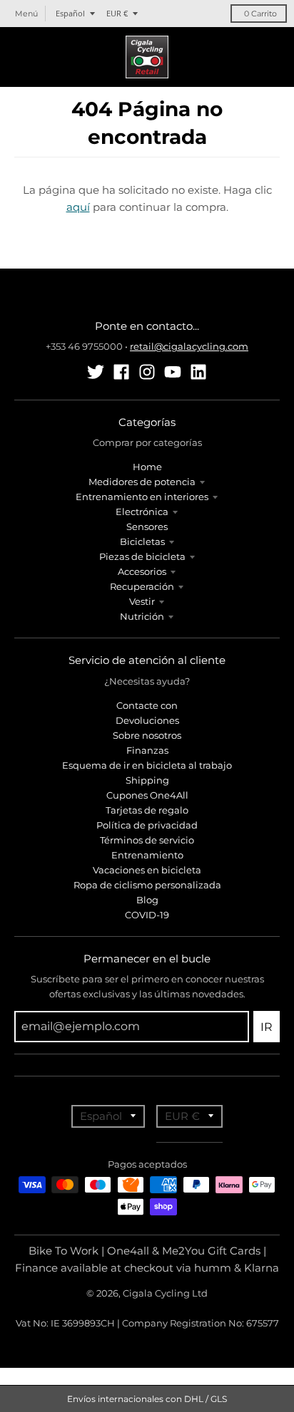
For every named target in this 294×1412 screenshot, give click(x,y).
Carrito (260, 14)
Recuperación (142, 586)
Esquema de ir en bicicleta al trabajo (147, 765)
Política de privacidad (147, 825)
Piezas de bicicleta (142, 556)
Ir (266, 1027)
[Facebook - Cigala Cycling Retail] (121, 371)
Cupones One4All (147, 795)
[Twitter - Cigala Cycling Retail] (95, 371)
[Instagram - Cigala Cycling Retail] (147, 371)
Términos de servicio (147, 840)
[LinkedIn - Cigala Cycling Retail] (198, 371)
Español (70, 13)
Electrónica (142, 511)
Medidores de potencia (142, 481)
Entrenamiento (147, 855)
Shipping (147, 780)
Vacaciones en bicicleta (147, 870)
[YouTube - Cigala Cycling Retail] (172, 371)
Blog (147, 899)
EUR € (117, 13)
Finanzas (147, 750)
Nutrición (142, 616)
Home (147, 466)
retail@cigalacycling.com (189, 346)
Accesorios (142, 571)
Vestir (142, 601)
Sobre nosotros (147, 735)
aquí (78, 207)
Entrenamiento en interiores (142, 496)
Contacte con (147, 705)
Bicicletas (142, 541)
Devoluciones (147, 720)
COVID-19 (147, 914)
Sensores (147, 526)
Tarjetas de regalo (147, 810)
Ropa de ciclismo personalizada (147, 885)
